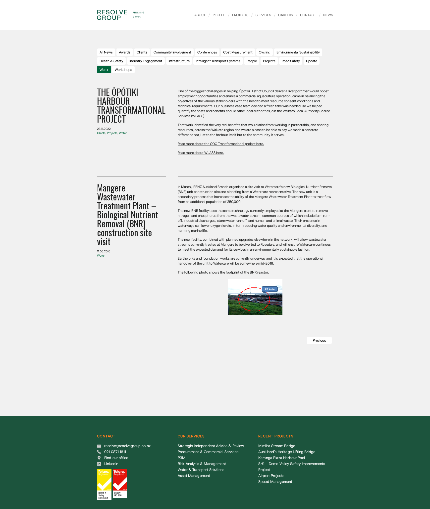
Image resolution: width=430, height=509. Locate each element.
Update (311, 61)
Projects (238, 15)
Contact (306, 15)
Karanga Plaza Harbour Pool (281, 458)
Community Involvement (172, 52)
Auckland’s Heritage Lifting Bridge (286, 452)
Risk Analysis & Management (202, 464)
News (326, 15)
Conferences (207, 52)
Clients (142, 52)
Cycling (264, 52)
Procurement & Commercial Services (208, 452)
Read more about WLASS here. (201, 153)
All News (106, 52)
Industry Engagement (145, 61)
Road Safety (291, 61)
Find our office (116, 458)
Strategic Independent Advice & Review (211, 446)
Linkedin (111, 464)
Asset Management (194, 475)
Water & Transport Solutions (201, 469)
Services (261, 15)
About (200, 15)
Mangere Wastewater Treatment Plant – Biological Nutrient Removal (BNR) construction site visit (127, 214)
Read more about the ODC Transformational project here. (221, 144)
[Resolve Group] (130, 15)
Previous (319, 340)
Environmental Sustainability (298, 52)
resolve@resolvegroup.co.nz (127, 446)
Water (104, 70)
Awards (124, 52)
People (217, 15)
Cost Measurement (238, 52)
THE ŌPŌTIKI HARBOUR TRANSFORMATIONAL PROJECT (131, 105)
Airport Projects (271, 475)
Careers (283, 15)
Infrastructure (179, 61)
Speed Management (275, 481)
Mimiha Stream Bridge (276, 446)
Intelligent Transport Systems (218, 61)
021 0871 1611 (115, 452)
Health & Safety (111, 61)
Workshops (123, 70)
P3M (181, 458)
